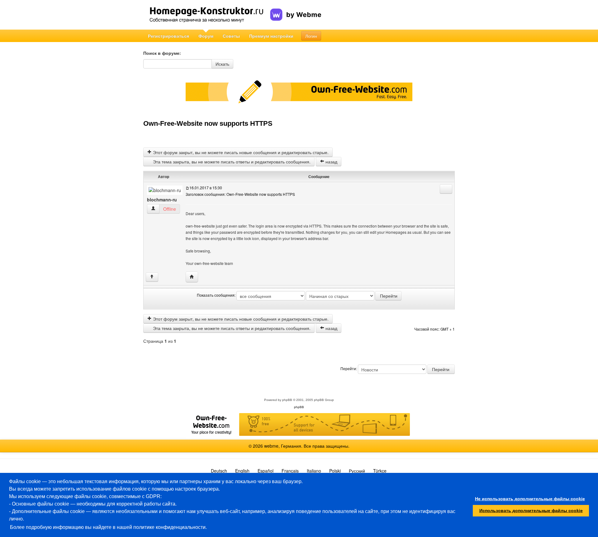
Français (290, 471)
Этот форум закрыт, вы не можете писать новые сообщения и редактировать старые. (240, 152)
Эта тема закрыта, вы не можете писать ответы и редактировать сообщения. (231, 161)
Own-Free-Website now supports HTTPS (208, 123)
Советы (231, 36)
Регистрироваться (168, 36)
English (242, 471)
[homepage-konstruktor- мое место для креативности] (206, 15)
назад (330, 161)
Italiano (314, 471)
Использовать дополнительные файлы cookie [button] (531, 510)
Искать (222, 64)
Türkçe (380, 471)
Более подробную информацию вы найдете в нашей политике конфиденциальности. (108, 527)
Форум (205, 36)
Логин (311, 36)
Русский (357, 471)
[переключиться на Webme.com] (295, 10)
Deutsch (219, 471)
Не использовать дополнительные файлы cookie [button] (530, 498)
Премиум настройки (271, 36)
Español (265, 471)
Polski (335, 471)
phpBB (287, 400)
